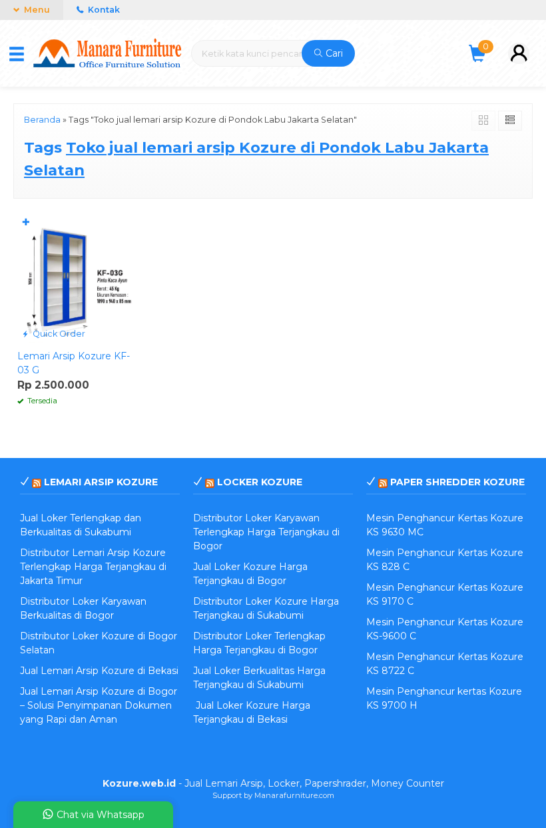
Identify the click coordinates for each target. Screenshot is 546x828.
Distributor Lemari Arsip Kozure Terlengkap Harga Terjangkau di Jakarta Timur (93, 567)
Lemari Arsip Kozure (101, 482)
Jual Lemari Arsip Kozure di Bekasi (99, 671)
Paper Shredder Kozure (457, 482)
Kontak (103, 10)
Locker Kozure (259, 482)
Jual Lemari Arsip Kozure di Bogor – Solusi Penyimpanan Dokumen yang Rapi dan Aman (98, 705)
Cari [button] (333, 53)
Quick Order (58, 334)
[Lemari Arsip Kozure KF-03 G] (77, 277)
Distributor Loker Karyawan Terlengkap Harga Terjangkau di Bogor (266, 532)
